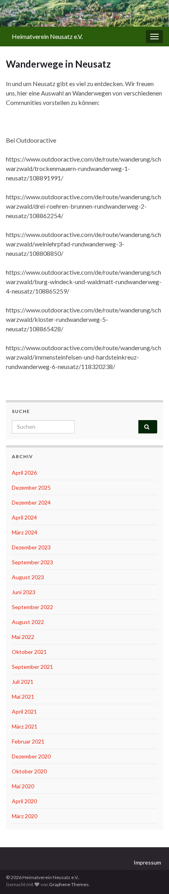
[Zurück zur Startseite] (84, 13)
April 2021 (24, 711)
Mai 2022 (23, 636)
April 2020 (24, 801)
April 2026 (24, 472)
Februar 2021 (28, 741)
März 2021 (24, 726)
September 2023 (32, 562)
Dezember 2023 (31, 547)
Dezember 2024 (31, 502)
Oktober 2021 (29, 651)
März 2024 (24, 532)
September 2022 (32, 607)
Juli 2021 (22, 681)
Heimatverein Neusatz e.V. (47, 36)
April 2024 (24, 517)
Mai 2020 (23, 786)
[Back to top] (151, 876)
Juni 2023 (23, 592)
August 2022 (28, 622)
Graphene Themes (69, 884)
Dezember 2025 (31, 487)
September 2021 (32, 666)
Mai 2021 (23, 696)
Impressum (147, 862)
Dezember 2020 (31, 756)
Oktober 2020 (29, 771)
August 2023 (28, 577)
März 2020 (24, 816)
